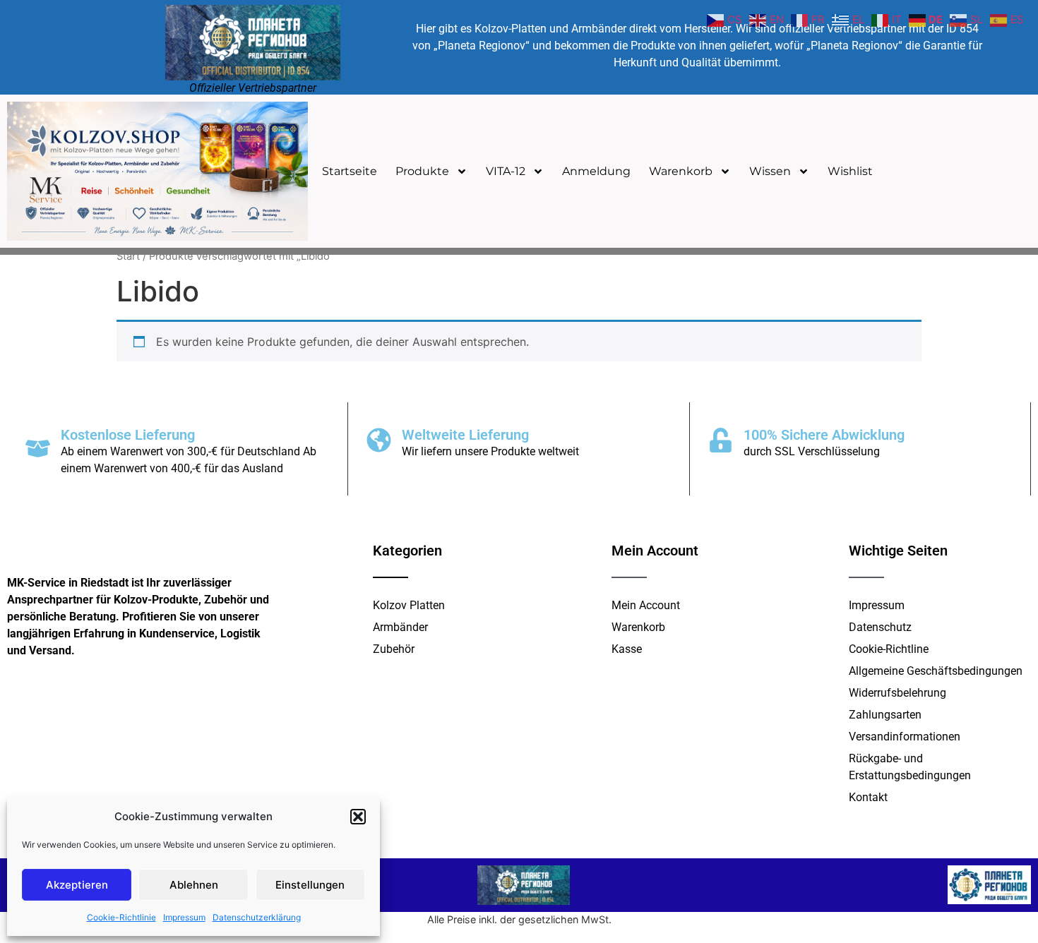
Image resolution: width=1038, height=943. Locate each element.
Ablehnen (193, 884)
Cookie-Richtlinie (121, 917)
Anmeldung (596, 171)
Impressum (184, 917)
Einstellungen (310, 884)
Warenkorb (680, 171)
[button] (358, 817)
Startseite (349, 171)
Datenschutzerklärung (257, 917)
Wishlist (850, 171)
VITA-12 (505, 171)
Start (128, 256)
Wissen (770, 171)
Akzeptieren (77, 884)
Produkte (422, 171)
